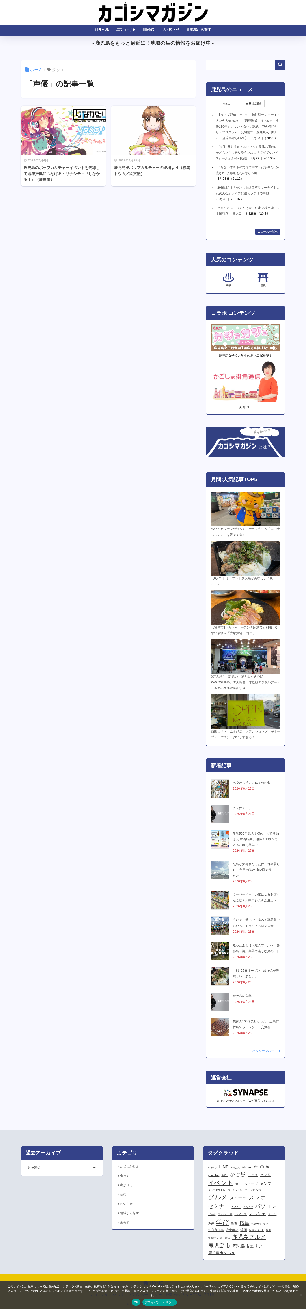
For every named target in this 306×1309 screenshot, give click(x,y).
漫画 (243, 1230)
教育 (234, 1223)
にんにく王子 (242, 808)
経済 (268, 1230)
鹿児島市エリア (247, 1246)
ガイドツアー (244, 1184)
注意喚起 (232, 1230)
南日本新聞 (253, 103)
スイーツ (238, 1198)
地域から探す (200, 29)
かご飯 (238, 1174)
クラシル (237, 1190)
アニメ (253, 1175)
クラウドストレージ (219, 1190)
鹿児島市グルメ (221, 1253)
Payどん (235, 1167)
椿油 (265, 1223)
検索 (280, 65)
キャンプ (263, 1184)
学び (222, 1222)
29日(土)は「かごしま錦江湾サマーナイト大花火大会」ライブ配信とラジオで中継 (248, 190)
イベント (220, 1183)
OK (136, 1302)
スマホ (257, 1197)
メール (272, 1214)
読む (150, 29)
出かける (128, 29)
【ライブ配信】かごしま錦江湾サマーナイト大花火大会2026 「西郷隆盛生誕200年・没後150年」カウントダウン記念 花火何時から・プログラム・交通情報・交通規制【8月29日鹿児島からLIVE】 (248, 126)
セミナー (218, 1206)
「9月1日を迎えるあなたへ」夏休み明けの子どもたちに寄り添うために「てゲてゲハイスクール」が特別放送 (247, 152)
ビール (211, 1214)
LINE (224, 1167)
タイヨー (236, 1207)
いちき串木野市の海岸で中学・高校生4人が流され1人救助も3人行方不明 (247, 170)
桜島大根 (256, 1223)
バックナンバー (264, 1051)
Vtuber (246, 1167)
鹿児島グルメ (249, 1237)
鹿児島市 (219, 1245)
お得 (224, 1175)
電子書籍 (225, 1238)
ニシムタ (248, 1207)
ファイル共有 (225, 1214)
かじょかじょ (129, 1166)
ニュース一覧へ (267, 231)
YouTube (262, 1166)
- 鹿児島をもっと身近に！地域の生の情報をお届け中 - (153, 43)
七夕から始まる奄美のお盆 (251, 783)
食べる (103, 29)
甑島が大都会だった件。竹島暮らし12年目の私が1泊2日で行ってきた (256, 869)
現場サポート (256, 1230)
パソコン (266, 1206)
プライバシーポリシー (160, 1302)
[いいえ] (300, 1295)
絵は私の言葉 (242, 996)
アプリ (265, 1175)
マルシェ (257, 1213)
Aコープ (212, 1167)
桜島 (244, 1223)
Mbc (226, 103)
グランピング (253, 1190)
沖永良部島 (216, 1230)
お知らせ (172, 29)
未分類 (124, 1222)
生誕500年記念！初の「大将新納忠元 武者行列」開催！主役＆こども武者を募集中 (256, 839)
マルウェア (240, 1214)
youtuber (213, 1175)
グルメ (218, 1197)
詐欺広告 (213, 1238)
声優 (211, 1223)
